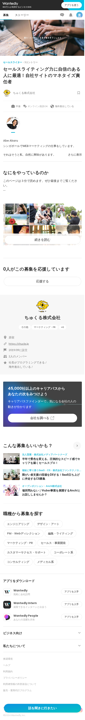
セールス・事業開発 (53, 543)
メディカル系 (45, 562)
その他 (24, 327)
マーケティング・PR (45, 327)
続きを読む (42, 239)
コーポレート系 (63, 552)
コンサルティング (18, 562)
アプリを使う (71, 5)
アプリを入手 (71, 591)
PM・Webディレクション (23, 533)
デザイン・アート (48, 524)
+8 (62, 327)
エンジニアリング (18, 524)
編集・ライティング (60, 533)
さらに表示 (75, 155)
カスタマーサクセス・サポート (26, 552)
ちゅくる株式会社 (43, 318)
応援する (42, 281)
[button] (44, 581)
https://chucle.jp (19, 343)
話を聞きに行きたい (42, 708)
